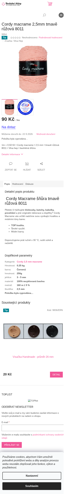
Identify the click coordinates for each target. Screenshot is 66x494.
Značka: (14, 41)
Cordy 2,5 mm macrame (29, 261)
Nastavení (32, 475)
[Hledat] (44, 15)
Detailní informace (11, 154)
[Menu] (61, 15)
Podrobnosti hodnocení (50, 37)
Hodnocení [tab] (17, 184)
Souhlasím (31, 486)
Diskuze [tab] (29, 184)
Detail (56, 374)
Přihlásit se (11, 445)
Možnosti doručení (46, 134)
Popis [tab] (7, 184)
